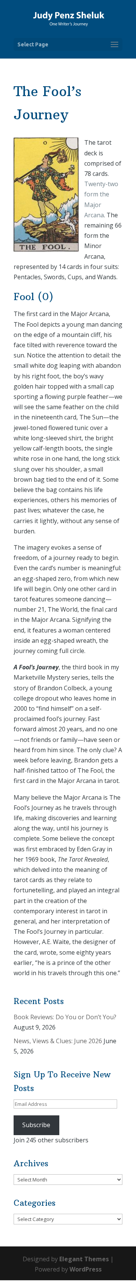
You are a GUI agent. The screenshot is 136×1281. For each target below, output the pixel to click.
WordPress (86, 1269)
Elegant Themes (84, 1259)
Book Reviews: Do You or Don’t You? (65, 1017)
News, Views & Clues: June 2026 (58, 1041)
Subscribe (36, 1125)
